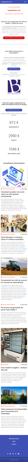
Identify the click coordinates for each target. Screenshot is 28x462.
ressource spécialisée (22, 293)
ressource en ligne (10, 421)
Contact (14, 444)
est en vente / (14, 14)
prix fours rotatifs (15, 377)
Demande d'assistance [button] (13, 68)
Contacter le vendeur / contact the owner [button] (13, 37)
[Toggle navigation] (25, 2)
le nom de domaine (14, 7)
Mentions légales (14, 438)
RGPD (14, 441)
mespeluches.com (14, 10)
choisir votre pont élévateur (21, 248)
